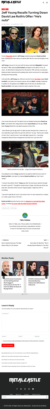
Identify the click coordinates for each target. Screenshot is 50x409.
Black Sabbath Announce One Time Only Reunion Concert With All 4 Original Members (20, 353)
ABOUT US (18, 394)
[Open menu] (46, 2)
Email (20, 336)
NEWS (3, 9)
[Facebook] (17, 389)
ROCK (7, 9)
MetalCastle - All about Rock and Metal (35, 406)
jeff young (13, 208)
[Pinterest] (29, 389)
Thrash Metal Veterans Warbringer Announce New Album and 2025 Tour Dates (18, 366)
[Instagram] (25, 389)
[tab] (22, 294)
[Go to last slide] (4, 277)
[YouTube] (33, 389)
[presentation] (13, 268)
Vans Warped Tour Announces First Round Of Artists (13, 359)
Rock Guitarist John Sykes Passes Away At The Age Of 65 (14, 363)
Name (4, 336)
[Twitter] (21, 389)
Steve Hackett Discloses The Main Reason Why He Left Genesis (11, 242)
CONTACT (26, 394)
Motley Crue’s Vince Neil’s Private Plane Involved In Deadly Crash (15, 356)
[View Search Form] (43, 2)
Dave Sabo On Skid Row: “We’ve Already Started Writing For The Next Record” (37, 244)
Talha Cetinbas (6, 24)
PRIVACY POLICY (36, 394)
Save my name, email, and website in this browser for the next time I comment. (23, 341)
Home (11, 394)
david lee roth (5, 208)
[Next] (46, 277)
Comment (5, 314)
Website (37, 336)
